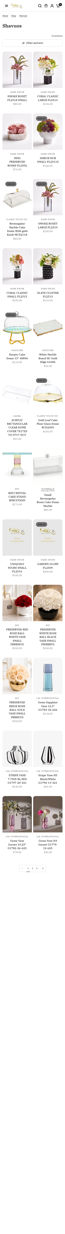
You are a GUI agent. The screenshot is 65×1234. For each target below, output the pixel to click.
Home (5, 15)
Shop (13, 15)
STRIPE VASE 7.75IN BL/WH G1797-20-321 (17, 779)
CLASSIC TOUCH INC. (17, 219)
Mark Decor (17, 92)
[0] (57, 6)
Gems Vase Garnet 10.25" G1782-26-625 (17, 844)
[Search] (40, 6)
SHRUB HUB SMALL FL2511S (48, 159)
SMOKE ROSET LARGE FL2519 (48, 225)
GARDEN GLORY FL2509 (47, 565)
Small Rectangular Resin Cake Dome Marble (48, 500)
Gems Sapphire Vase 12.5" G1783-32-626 (48, 706)
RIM (17, 489)
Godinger (17, 350)
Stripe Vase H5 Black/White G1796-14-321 (47, 779)
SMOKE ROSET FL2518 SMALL (17, 98)
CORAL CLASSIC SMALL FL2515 (17, 294)
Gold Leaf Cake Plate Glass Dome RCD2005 (48, 423)
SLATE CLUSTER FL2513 (48, 294)
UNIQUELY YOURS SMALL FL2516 (17, 567)
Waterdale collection (48, 490)
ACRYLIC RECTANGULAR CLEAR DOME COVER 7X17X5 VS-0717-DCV (17, 427)
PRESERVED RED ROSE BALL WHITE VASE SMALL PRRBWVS (17, 637)
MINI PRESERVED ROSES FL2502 (17, 161)
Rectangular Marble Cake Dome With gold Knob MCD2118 (17, 229)
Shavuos (23, 15)
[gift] (46, 6)
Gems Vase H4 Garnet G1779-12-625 (48, 844)
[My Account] (52, 6)
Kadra (17, 416)
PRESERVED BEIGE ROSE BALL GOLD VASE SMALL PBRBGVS (17, 710)
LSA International (47, 698)
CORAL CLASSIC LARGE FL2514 (47, 98)
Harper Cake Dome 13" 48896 (17, 356)
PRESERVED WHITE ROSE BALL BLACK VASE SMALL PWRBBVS (47, 637)
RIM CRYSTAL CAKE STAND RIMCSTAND (17, 496)
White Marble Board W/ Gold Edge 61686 (47, 358)
